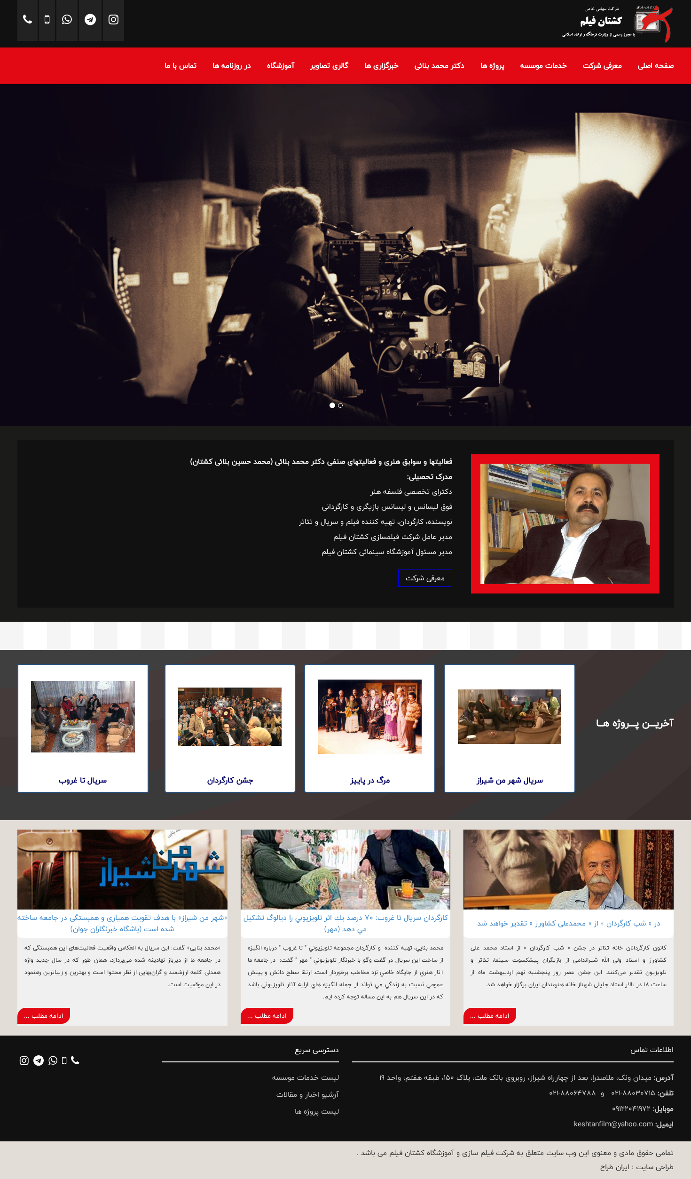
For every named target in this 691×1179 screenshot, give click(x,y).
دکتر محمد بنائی (439, 65)
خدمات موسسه (543, 65)
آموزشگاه (280, 65)
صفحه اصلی (656, 65)
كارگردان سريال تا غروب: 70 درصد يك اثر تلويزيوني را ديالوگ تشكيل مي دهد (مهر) (345, 923)
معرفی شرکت (602, 65)
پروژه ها (492, 65)
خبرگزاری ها (381, 65)
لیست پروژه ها (317, 1111)
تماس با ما (180, 65)
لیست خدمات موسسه (305, 1077)
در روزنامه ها (231, 65)
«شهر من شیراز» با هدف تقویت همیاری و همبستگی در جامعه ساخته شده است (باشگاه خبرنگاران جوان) (122, 923)
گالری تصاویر (329, 65)
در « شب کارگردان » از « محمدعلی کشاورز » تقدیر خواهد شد (568, 923)
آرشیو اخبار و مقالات (307, 1094)
